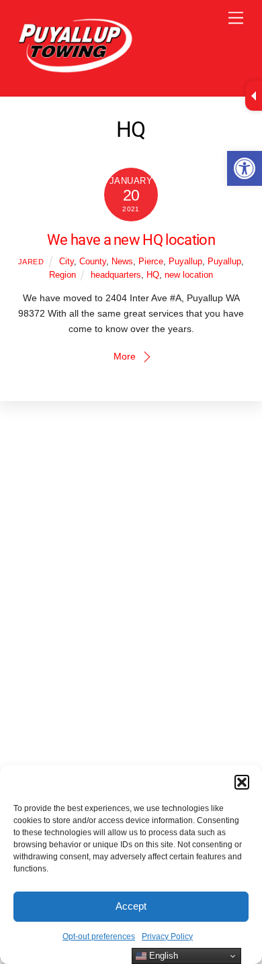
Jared (31, 262)
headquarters (116, 275)
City (66, 261)
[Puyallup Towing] (73, 69)
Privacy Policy (167, 936)
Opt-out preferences (98, 936)
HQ (152, 275)
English (162, 956)
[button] (244, 168)
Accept (131, 906)
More (125, 356)
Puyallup (185, 261)
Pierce (150, 261)
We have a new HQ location (131, 239)
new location (189, 275)
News (122, 261)
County (92, 261)
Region (62, 275)
